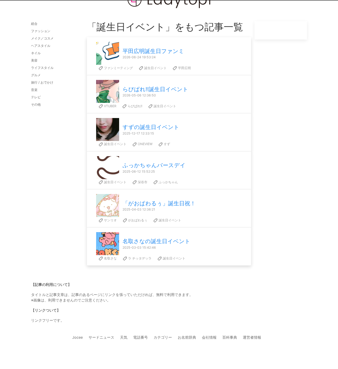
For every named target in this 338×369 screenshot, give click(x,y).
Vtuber (109, 106)
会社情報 (209, 337)
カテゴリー (163, 337)
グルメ (36, 75)
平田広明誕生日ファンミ (153, 51)
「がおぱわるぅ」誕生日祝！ (159, 203)
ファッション (40, 31)
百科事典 (229, 337)
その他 (36, 104)
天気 (123, 337)
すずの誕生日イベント (151, 127)
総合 (34, 23)
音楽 (34, 90)
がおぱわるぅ (137, 220)
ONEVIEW (144, 144)
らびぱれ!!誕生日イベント (155, 89)
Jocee (77, 337)
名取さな (110, 258)
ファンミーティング (118, 68)
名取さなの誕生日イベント (156, 241)
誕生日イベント (155, 68)
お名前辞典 (187, 337)
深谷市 (142, 182)
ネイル (36, 53)
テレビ (36, 97)
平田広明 (184, 68)
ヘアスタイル (40, 46)
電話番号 (140, 337)
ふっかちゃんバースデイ (154, 165)
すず (166, 144)
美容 (34, 60)
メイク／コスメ (42, 38)
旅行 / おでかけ (42, 82)
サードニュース (101, 337)
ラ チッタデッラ (139, 258)
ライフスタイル (42, 68)
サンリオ (110, 220)
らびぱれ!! (134, 106)
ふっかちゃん (168, 182)
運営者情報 (252, 337)
